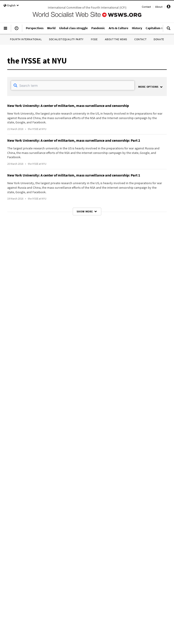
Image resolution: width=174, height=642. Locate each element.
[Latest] (16, 30)
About (158, 6)
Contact (146, 6)
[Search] (168, 30)
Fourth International (26, 39)
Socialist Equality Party (66, 39)
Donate (159, 39)
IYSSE (94, 39)
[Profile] (168, 7)
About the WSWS (116, 39)
